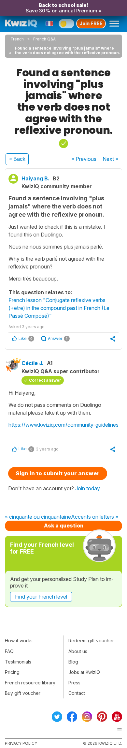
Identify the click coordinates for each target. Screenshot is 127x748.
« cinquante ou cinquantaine (38, 517)
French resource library (30, 682)
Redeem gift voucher (91, 640)
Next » (110, 159)
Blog (73, 661)
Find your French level (41, 596)
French (17, 39)
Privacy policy (21, 743)
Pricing (12, 672)
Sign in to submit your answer (58, 473)
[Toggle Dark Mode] (66, 23)
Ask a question (63, 525)
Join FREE (91, 23)
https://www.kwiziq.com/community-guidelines (63, 424)
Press (74, 682)
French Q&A (44, 39)
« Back (17, 159)
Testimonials (18, 661)
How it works (19, 640)
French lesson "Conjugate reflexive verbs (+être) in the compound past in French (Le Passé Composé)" (58, 308)
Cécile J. (32, 363)
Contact (76, 693)
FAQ (9, 651)
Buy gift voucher (22, 693)
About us (77, 651)
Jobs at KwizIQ (84, 672)
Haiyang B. (35, 178)
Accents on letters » (94, 517)
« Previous (83, 159)
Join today (87, 488)
